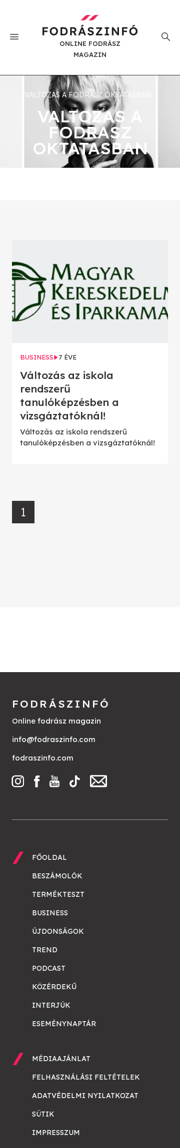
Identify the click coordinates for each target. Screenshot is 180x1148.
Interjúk (51, 1005)
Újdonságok (58, 931)
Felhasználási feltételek (86, 1077)
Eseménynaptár (64, 1023)
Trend (45, 949)
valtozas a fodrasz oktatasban (87, 94)
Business (50, 912)
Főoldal (49, 857)
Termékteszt (58, 894)
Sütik (43, 1114)
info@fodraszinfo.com (54, 739)
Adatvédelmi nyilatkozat (85, 1095)
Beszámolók (57, 875)
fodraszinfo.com (43, 758)
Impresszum (56, 1132)
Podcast (49, 968)
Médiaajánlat (61, 1058)
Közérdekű (54, 986)
